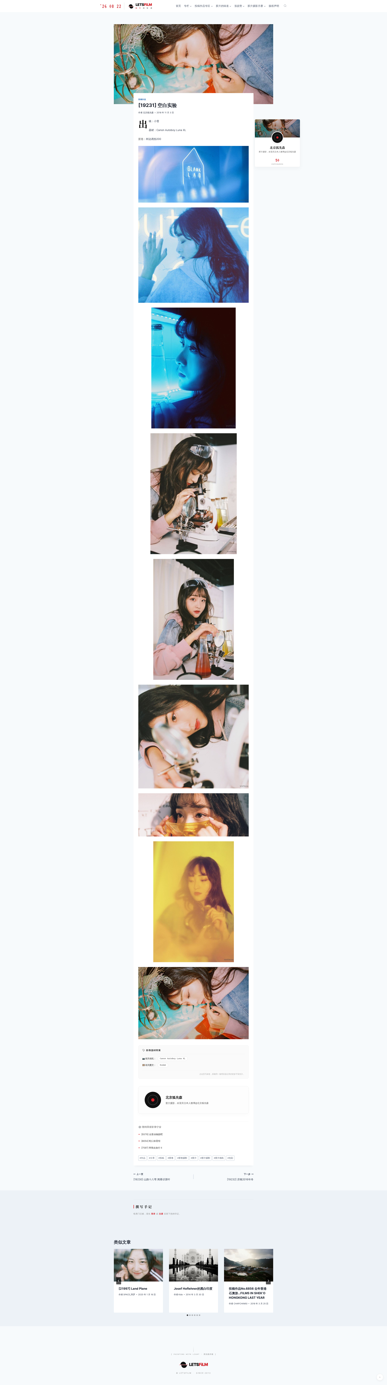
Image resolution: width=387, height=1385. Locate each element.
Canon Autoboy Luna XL (172, 1058)
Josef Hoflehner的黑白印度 (193, 1288)
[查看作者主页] (277, 137)
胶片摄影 (170, 1103)
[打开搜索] (285, 5)
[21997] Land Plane (133, 1288)
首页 (178, 5)
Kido (181, 1294)
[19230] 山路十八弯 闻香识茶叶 (151, 1177)
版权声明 (274, 5)
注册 (161, 1213)
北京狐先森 (148, 112)
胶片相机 (219, 1158)
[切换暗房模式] (380, 1377)
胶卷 (140, 138)
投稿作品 (142, 99)
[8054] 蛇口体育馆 (150, 1141)
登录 (153, 1213)
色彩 (230, 1158)
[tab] (187, 1315)
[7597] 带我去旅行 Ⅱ (151, 1147)
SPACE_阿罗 (129, 1294)
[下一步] (268, 1280)
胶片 (152, 1065)
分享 (152, 1158)
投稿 (161, 1158)
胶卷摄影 (182, 1158)
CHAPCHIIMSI (240, 1303)
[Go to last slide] (118, 1280)
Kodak (163, 1065)
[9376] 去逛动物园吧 (152, 1134)
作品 (142, 1158)
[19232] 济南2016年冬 (240, 1177)
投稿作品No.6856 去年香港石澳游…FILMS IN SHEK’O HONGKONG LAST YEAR (248, 1293)
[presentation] (138, 1265)
